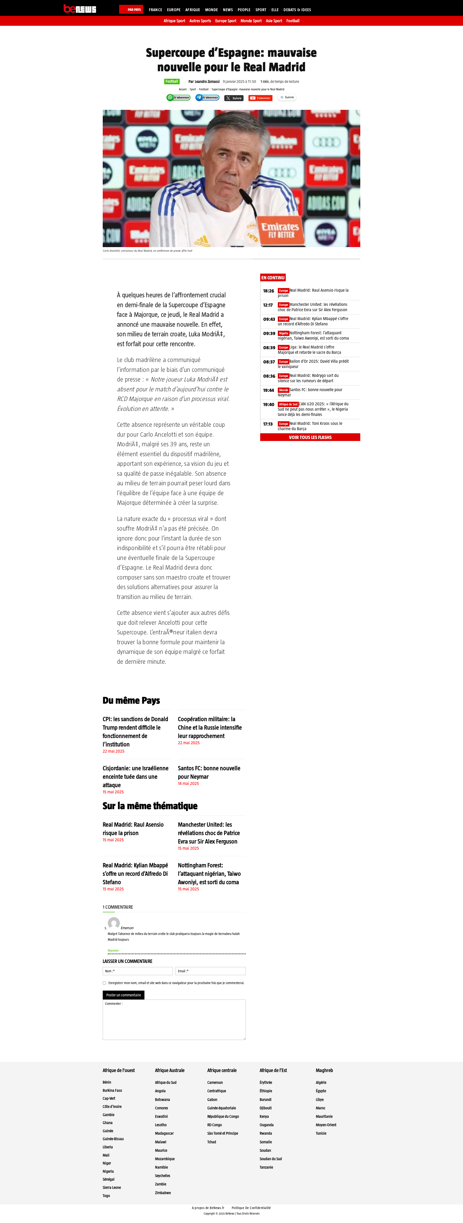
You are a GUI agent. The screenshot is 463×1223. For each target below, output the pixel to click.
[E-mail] (184, 278)
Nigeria (283, 333)
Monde (283, 390)
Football (172, 81)
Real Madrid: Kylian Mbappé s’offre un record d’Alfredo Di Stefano (135, 873)
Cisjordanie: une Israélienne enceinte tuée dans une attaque (136, 776)
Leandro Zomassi (207, 82)
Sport (193, 89)
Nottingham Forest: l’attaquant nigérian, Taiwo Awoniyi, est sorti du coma (209, 873)
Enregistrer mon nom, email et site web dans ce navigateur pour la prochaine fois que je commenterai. (177, 983)
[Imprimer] (195, 278)
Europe (283, 290)
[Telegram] (173, 278)
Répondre (113, 950)
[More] (207, 278)
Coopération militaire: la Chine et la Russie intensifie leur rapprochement (210, 727)
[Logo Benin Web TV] (80, 8)
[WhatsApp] (162, 278)
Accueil (183, 89)
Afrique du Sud (288, 404)
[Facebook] (140, 278)
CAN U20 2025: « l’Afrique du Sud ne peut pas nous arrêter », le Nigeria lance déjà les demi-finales (313, 409)
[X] (151, 278)
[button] (393, 8)
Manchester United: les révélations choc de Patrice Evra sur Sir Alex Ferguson (209, 833)
